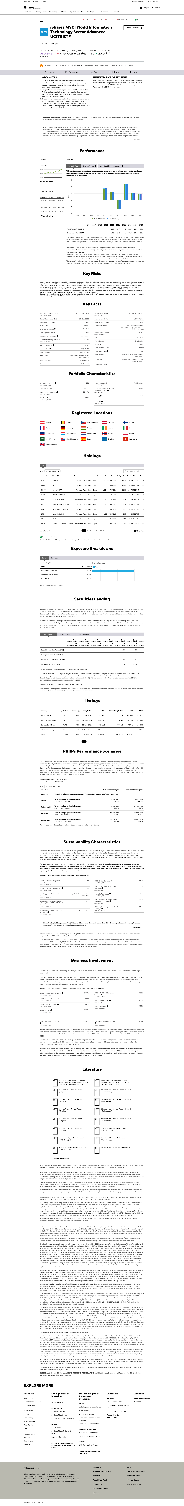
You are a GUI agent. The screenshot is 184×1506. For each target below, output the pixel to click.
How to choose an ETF (116, 1402)
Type (43, 566)
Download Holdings (50, 537)
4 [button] (93, 530)
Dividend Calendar (58, 1437)
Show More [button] (140, 531)
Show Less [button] (136, 140)
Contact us (97, 1484)
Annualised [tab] (104, 166)
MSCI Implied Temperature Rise (123, 1240)
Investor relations (100, 1489)
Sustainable (28, 1441)
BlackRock (27, 1)
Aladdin (43, 1)
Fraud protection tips (102, 1471)
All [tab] (43, 465)
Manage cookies (134, 1484)
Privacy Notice (133, 1476)
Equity (26, 1414)
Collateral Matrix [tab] (83, 634)
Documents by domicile (116, 1411)
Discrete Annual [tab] (88, 166)
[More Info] (109, 52)
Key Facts (94, 72)
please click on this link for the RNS (122, 65)
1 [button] (84, 530)
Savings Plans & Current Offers (61, 1432)
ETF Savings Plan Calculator (62, 1419)
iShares (35, 1)
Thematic (27, 1445)
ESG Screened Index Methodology (86, 1240)
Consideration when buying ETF (118, 1407)
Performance (72, 72)
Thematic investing (86, 1414)
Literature (134, 72)
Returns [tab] (70, 160)
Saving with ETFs (58, 1411)
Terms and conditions (136, 1471)
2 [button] (87, 530)
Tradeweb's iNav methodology (113, 1416)
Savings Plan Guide (59, 1415)
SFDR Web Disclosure (125, 20)
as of (41, 471)
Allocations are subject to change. (51, 585)
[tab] (52, 171)
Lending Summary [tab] (48, 634)
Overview (49, 72)
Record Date (43, 197)
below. (101, 988)
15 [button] (101, 530)
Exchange (44, 711)
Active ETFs (56, 1427)
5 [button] (96, 530)
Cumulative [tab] (117, 166)
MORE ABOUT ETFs (59, 1403)
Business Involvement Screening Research (59, 1240)
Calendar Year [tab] (73, 166)
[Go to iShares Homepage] (32, 7)
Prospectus (110, 20)
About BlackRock (100, 1480)
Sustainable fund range (88, 1433)
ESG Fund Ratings (117, 1238)
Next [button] (103, 530)
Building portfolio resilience (90, 1407)
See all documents (61, 1158)
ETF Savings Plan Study (88, 1445)
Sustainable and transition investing (89, 1419)
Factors (27, 1437)
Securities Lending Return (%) (52, 650)
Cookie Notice (133, 1480)
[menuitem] (28, 12)
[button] (153, 8)
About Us (97, 1476)
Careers (96, 1493)
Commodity (28, 1418)
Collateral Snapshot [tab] (66, 634)
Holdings (114, 72)
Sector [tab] (44, 558)
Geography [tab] (55, 558)
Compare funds (30, 1405)
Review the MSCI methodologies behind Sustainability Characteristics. (64, 875)
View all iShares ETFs (32, 1402)
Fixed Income (29, 1421)
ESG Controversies (105, 1240)
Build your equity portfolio (89, 1424)
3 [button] (90, 530)
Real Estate (28, 1425)
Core (26, 1429)
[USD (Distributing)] (49, 43)
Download (140, 20)
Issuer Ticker (45, 476)
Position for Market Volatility (90, 1436)
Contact (137, 1402)
